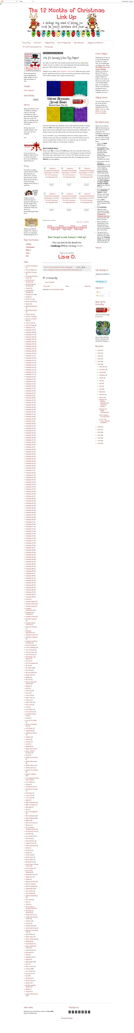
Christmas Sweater (31, 635)
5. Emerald (69, 210)
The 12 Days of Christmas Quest (30, 907)
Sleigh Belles (29, 888)
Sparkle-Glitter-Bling (31, 895)
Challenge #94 (30, 585)
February (28, 700)
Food (27, 707)
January (101, 397)
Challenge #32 (30, 428)
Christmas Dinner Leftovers (30, 623)
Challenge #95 (30, 587)
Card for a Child (30, 316)
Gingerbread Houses (31, 733)
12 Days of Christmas (32, 266)
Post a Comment (49, 282)
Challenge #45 (30, 458)
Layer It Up (29, 795)
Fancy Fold (29, 695)
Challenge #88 (30, 569)
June (100, 383)
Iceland (28, 784)
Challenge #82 (30, 554)
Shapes (27, 879)
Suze (27, 256)
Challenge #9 (29, 573)
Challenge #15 (30, 384)
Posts (99, 292)
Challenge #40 (30, 449)
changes (28, 959)
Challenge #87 (30, 566)
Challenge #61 (30, 501)
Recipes (28, 852)
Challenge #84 (30, 559)
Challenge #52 (30, 477)
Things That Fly (30, 914)
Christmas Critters (31, 616)
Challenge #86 (30, 564)
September (102, 375)
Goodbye (28, 741)
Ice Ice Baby (29, 782)
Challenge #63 (30, 505)
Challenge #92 (30, 580)
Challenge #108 (30, 351)
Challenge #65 (30, 510)
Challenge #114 (30, 367)
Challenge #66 (30, 512)
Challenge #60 (30, 498)
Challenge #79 (30, 545)
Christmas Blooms (31, 604)
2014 (99, 443)
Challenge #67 (30, 515)
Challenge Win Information (95, 43)
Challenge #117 (30, 374)
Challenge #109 (30, 353)
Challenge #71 (30, 526)
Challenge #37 (30, 440)
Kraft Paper (29, 793)
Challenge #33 (30, 430)
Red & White (29, 859)
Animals (28, 288)
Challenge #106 (30, 346)
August (28, 297)
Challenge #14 (30, 381)
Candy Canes (29, 314)
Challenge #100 (30, 332)
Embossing (29, 690)
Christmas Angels (30, 601)
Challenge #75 (30, 536)
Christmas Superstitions (29, 631)
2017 (99, 435)
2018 (99, 432)
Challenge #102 (30, 337)
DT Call (28, 661)
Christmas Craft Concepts (30, 613)
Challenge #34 (30, 433)
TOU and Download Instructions (32, 47)
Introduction (37, 43)
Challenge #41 (30, 451)
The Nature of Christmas (29, 911)
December (102, 366)
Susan (27, 253)
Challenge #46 (30, 461)
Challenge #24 (30, 407)
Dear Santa (29, 670)
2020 (99, 427)
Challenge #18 (30, 391)
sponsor (28, 983)
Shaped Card (29, 877)
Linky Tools (79, 221)
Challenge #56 (30, 487)
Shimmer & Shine (31, 881)
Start (27, 902)
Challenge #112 (30, 362)
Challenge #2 (29, 395)
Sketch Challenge (30, 886)
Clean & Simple (30, 645)
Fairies (27, 693)
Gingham (28, 737)
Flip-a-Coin (29, 704)
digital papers (75, 270)
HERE (80, 246)
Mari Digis (29, 807)
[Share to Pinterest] (84, 267)
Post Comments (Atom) (57, 289)
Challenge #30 (30, 423)
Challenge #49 (30, 468)
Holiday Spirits (30, 767)
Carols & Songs (30, 325)
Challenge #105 (30, 344)
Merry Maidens (30, 818)
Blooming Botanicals (31, 306)
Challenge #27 (30, 414)
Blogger (70, 1018)
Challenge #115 (30, 370)
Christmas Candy (30, 606)
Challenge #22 (30, 402)
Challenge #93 (30, 582)
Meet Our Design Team (64, 43)
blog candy (29, 952)
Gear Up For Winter (31, 720)
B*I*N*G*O (29, 299)
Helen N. (28, 250)
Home (67, 286)
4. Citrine (51, 210)
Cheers (27, 599)
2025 (99, 353)
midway (28, 969)
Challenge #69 (30, 519)
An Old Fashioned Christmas (31, 285)
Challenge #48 (30, 465)
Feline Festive (29, 702)
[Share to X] (81, 267)
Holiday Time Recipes (32, 770)
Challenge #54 (30, 482)
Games (27, 718)
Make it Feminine (30, 805)
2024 (99, 356)
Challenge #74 (30, 533)
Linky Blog (86, 221)
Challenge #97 (30, 592)
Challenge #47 (30, 463)
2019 (99, 429)
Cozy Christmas (30, 650)
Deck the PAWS (30, 672)
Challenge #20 (30, 398)
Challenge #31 (30, 426)
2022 (99, 361)
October (101, 372)
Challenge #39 (30, 444)
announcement (30, 950)
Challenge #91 (30, 578)
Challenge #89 (30, 571)
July (100, 380)
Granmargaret (30, 247)
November (102, 369)
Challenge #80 (30, 550)
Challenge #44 (30, 456)
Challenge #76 (30, 538)
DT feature (29, 668)
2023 (99, 358)
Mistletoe (28, 825)
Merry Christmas (30, 816)
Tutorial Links (49, 47)
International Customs (32, 789)
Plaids (27, 848)
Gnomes (28, 739)
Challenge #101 (30, 334)
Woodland (28, 941)
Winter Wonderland (31, 939)
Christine (28, 244)
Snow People (29, 893)
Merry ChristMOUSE (32, 812)
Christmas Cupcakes (31, 619)
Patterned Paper (30, 841)
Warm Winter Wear (31, 928)
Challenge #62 (30, 503)
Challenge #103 (30, 339)
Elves (27, 688)
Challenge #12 (30, 376)
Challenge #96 (30, 590)
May (27, 809)
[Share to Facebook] (83, 267)
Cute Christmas (30, 654)
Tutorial (28, 923)
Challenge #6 (29, 496)
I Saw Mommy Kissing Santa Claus (32, 778)
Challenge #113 (30, 365)
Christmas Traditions (31, 637)
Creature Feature (30, 652)
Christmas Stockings (31, 627)
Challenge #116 (30, 372)
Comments (101, 295)
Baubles (28, 304)
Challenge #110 (30, 358)
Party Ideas (29, 838)
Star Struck (29, 899)
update (27, 989)
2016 (99, 438)
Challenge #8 (29, 547)
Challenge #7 (29, 522)
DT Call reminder (31, 663)
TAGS (27, 904)
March (101, 392)
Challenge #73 (52, 270)
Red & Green (29, 857)
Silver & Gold (30, 884)
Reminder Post (30, 862)
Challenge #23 (30, 405)
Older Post (88, 286)
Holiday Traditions (31, 774)
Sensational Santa (30, 874)
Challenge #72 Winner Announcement (104, 410)
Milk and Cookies (30, 823)
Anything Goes (30, 294)
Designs (28, 677)
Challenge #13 (30, 379)
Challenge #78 (30, 543)
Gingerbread (29, 730)
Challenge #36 (30, 437)
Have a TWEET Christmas (30, 751)
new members (29, 971)
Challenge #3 (29, 421)
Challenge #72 (30, 529)
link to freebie (29, 966)
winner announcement (32, 994)
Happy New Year (30, 748)
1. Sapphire (51, 185)
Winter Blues (29, 934)
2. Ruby (68, 185)
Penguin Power (30, 843)
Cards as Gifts (29, 323)
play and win (29, 973)
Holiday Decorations (31, 761)
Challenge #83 (30, 557)
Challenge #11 (29, 355)
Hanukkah (28, 746)
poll (81, 270)
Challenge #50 (30, 473)
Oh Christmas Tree (31, 831)
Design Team (29, 675)
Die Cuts (28, 679)
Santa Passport (30, 868)
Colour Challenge (30, 647)
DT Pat (28, 665)
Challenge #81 (30, 552)
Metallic (28, 820)
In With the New (30, 786)
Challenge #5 (29, 470)
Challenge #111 (30, 360)
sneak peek (29, 978)
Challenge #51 (30, 475)
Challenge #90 (30, 576)
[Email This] (77, 267)
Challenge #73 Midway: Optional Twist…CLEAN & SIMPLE (104, 403)
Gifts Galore (29, 728)
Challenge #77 (30, 540)
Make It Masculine (31, 802)
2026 (99, 350)
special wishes (29, 980)
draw (27, 964)
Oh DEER (28, 834)
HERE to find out (100, 109)
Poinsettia (28, 850)
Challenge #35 (30, 435)
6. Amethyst (86, 210)
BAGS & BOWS (30, 301)
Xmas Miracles (30, 943)
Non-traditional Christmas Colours (31, 828)
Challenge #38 (30, 442)
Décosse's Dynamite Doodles (64, 270)
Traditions (28, 921)
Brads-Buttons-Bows (31, 310)
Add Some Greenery (31, 272)
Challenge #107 (30, 348)
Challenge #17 (30, 388)
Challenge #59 (30, 494)
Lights (27, 800)
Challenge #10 (30, 330)
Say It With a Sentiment (29, 871)
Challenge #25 (30, 409)
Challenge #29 (30, 419)
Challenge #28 (30, 416)
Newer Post (46, 286)
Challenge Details (49, 43)
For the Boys (29, 709)
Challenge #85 (30, 561)
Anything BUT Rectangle (30, 291)
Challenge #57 (30, 489)
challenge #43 (29, 957)
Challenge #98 (30, 594)
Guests (27, 744)
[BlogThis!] (79, 267)
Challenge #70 (30, 524)
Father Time (29, 697)
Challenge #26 (30, 412)
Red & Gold (29, 855)
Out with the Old (30, 836)
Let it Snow (29, 797)
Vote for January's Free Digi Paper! (104, 415)
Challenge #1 (29, 327)
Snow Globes (29, 891)
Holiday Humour (30, 765)
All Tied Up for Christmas (30, 281)
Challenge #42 (30, 454)
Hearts (27, 755)
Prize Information (79, 43)
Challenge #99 (30, 597)
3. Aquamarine (86, 185)
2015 (99, 440)
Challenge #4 (29, 447)
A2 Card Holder (30, 270)
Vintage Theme (30, 925)
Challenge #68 (30, 517)
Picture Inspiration (31, 845)
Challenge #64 (30, 508)
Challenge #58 (30, 491)
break (27, 954)
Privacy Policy (27, 43)
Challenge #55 (30, 484)
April (101, 389)
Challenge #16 (30, 386)
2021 (99, 364)
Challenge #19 (30, 393)
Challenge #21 (30, 400)
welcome (28, 991)
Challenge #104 (30, 341)
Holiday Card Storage (32, 757)
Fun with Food (30, 711)
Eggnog (28, 686)
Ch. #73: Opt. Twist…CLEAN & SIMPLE (104, 421)
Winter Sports (29, 936)
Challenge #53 (30, 479)
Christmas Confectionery (29, 609)
